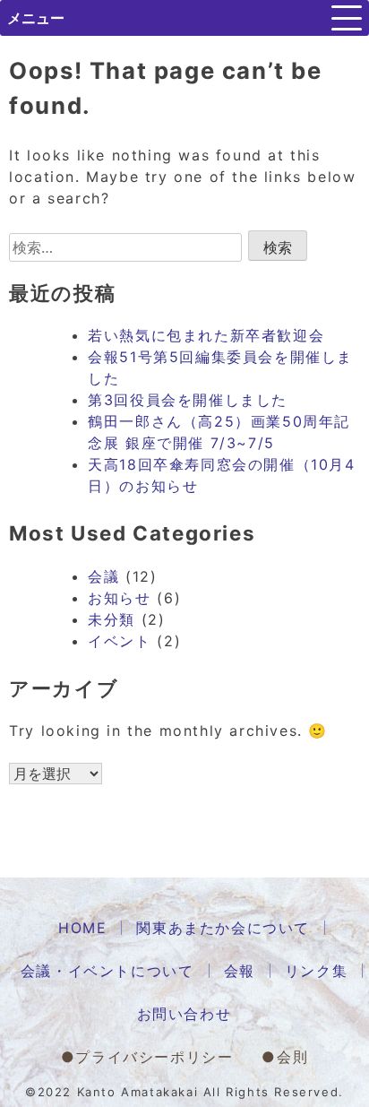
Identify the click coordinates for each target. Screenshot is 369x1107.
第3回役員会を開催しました (187, 400)
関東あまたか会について (223, 928)
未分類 (111, 619)
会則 (292, 1057)
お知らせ (119, 598)
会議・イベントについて (107, 971)
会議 (103, 576)
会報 (239, 971)
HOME (82, 928)
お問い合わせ (184, 1014)
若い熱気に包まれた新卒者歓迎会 (206, 335)
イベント (119, 641)
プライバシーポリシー (154, 1057)
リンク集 (316, 971)
